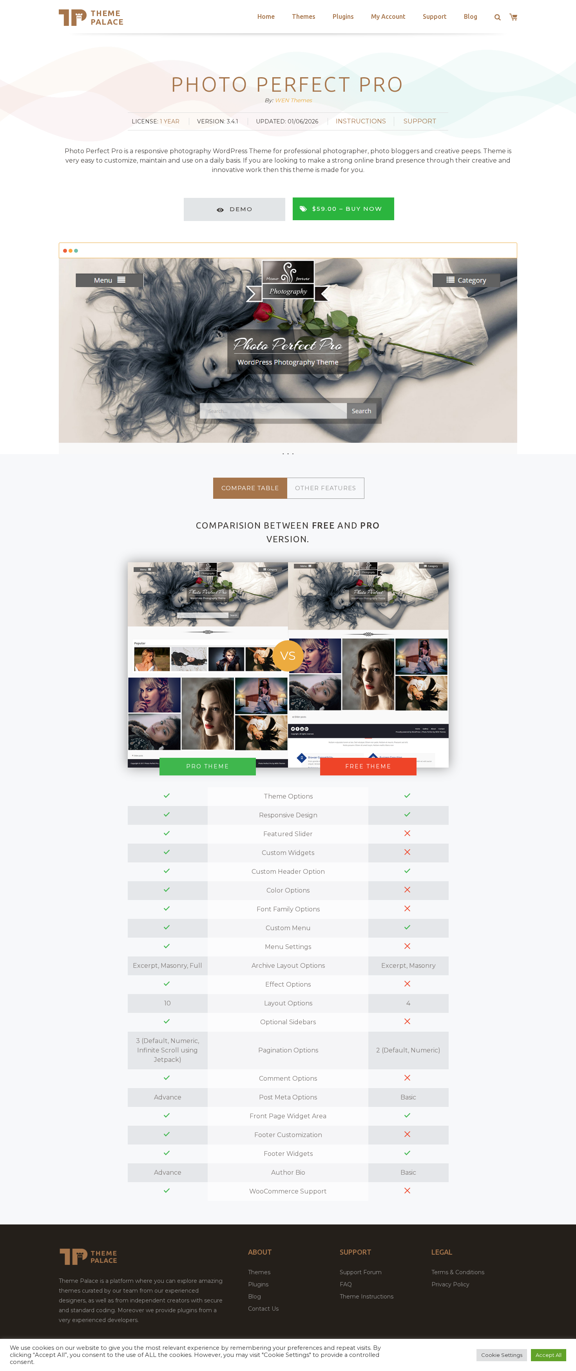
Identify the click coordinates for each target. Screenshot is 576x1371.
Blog (470, 16)
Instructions (361, 121)
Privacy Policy (450, 1284)
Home (266, 16)
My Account (388, 16)
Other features (325, 488)
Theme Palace (107, 17)
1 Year (169, 121)
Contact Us (263, 1308)
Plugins (343, 16)
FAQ (346, 1284)
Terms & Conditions (457, 1272)
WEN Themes (293, 100)
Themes (303, 16)
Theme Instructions (366, 1296)
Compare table (250, 488)
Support (435, 16)
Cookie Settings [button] (501, 1355)
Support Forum (361, 1272)
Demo (241, 209)
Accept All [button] (549, 1355)
